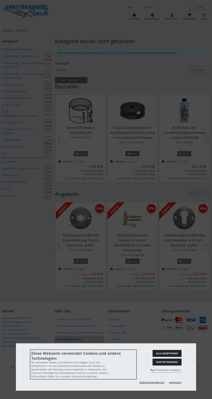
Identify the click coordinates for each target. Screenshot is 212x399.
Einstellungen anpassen (167, 369)
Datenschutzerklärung (151, 382)
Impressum (175, 382)
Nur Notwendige (167, 362)
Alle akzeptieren (167, 353)
